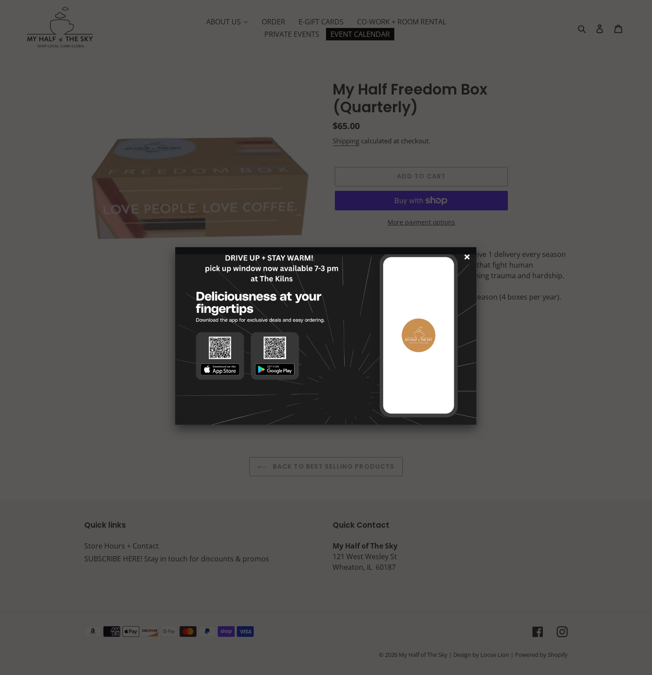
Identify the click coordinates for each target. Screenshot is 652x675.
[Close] (468, 258)
